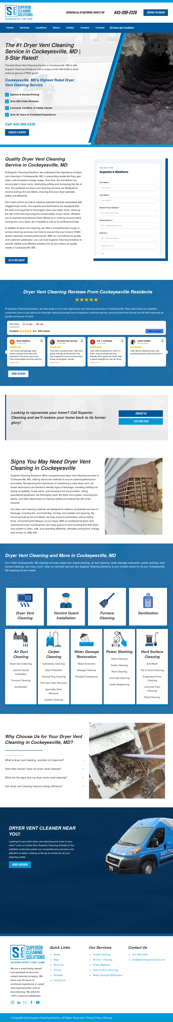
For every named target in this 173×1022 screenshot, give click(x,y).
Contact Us (140, 413)
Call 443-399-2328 (20, 124)
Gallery (70, 27)
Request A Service (17, 132)
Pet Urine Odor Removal (53, 682)
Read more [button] (14, 363)
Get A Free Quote (16, 260)
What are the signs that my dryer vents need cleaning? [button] (36, 777)
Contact (99, 27)
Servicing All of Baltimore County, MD (85, 12)
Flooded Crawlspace (86, 676)
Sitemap (107, 1017)
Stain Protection (53, 670)
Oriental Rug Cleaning (54, 676)
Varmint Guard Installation (66, 615)
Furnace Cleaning (107, 615)
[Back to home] (19, 12)
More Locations (20, 864)
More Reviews (18, 373)
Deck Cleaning (119, 658)
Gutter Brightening (119, 684)
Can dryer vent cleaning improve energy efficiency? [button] (34, 786)
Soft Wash (152, 663)
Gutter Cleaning (119, 665)
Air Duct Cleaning (20, 654)
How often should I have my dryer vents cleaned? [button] (33, 769)
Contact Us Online (156, 12)
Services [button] (24, 27)
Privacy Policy (93, 1017)
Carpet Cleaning (53, 654)
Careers (84, 27)
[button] (28, 324)
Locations (40, 27)
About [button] (56, 27)
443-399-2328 (125, 12)
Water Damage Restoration (86, 654)
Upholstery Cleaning (54, 663)
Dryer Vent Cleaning (25, 615)
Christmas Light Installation (122, 27)
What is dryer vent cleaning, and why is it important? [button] (34, 760)
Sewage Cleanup (86, 670)
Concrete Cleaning (119, 677)
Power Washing (119, 651)
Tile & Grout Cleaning (152, 670)
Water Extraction (86, 663)
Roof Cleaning (119, 671)
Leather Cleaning (53, 699)
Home (9, 27)
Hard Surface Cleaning (152, 654)
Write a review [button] (154, 331)
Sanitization (148, 612)
